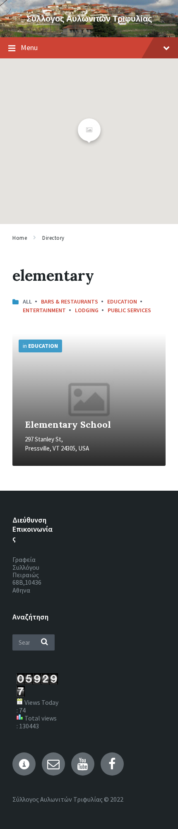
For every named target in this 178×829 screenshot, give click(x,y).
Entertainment (44, 310)
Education (122, 301)
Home (19, 237)
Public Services (129, 310)
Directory (53, 237)
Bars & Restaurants (69, 301)
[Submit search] (44, 642)
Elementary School (68, 424)
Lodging (87, 310)
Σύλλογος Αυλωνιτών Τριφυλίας (89, 18)
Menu (29, 47)
